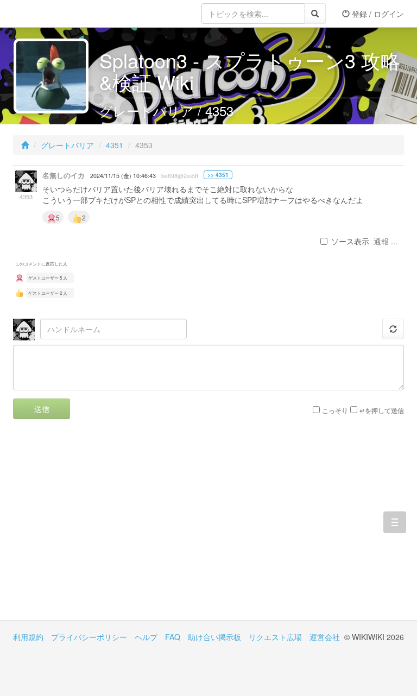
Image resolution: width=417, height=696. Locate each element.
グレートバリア (67, 145)
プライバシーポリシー (89, 636)
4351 (114, 145)
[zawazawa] (56, 13)
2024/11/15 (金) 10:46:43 (123, 176)
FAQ (172, 636)
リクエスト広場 (275, 636)
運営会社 (324, 636)
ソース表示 (350, 241)
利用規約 (28, 636)
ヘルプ (146, 636)
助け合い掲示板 (214, 636)
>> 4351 (218, 175)
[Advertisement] (110, 528)
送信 (41, 408)
